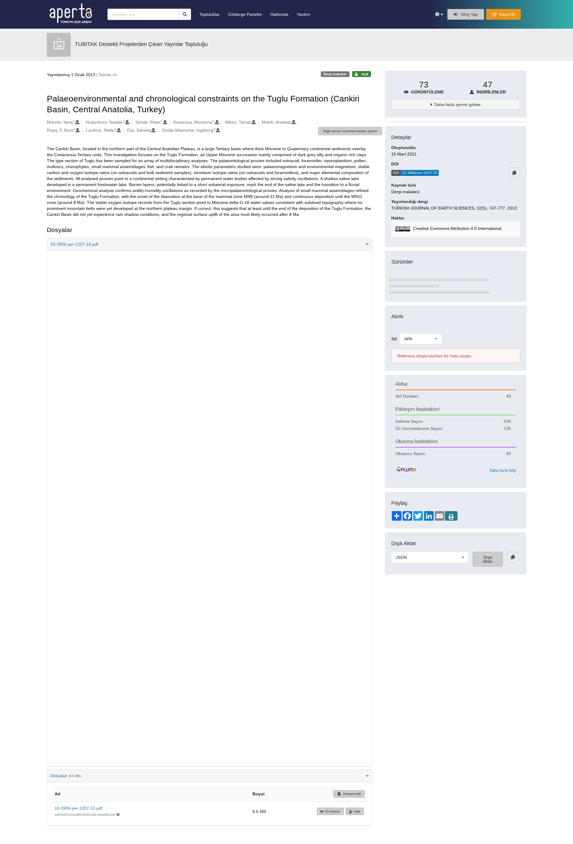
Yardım (303, 14)
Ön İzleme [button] (332, 811)
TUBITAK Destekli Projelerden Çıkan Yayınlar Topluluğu (141, 44)
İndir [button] (357, 811)
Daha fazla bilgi (502, 470)
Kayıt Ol (506, 14)
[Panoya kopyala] (514, 172)
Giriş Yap (469, 14)
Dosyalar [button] (65, 775)
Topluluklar (209, 14)
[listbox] (421, 339)
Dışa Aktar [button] (488, 559)
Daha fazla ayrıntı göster (457, 104)
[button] (439, 14)
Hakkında (279, 14)
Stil (394, 338)
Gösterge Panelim (245, 14)
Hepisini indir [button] (351, 794)
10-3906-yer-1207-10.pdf (78, 808)
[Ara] (185, 14)
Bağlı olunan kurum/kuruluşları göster (350, 131)
